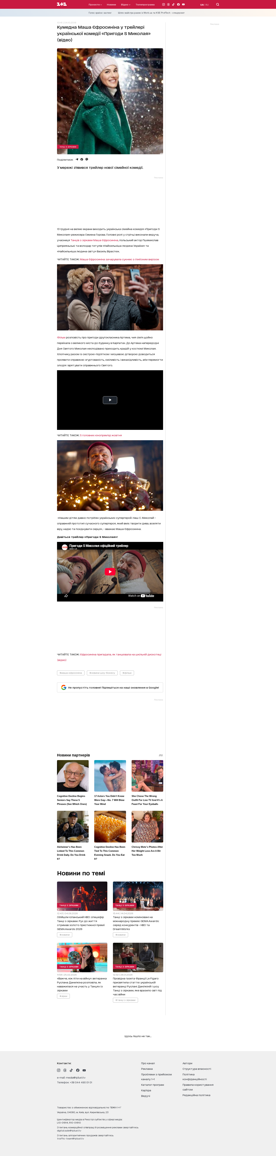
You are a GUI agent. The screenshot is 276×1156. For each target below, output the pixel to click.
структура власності (197, 1068)
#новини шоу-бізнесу (102, 672)
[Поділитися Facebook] (81, 159)
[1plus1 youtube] (84, 1070)
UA (202, 4)
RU (207, 4)
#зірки (63, 996)
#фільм (127, 672)
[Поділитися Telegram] (77, 159)
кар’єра (146, 1090)
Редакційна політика (196, 1094)
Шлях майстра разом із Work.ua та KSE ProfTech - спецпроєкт (151, 12)
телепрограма (145, 4)
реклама (147, 1068)
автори (187, 1063)
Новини (111, 4)
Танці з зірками (67, 147)
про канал (148, 1063)
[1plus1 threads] (65, 1070)
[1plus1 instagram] (58, 1070)
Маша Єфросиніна (105, 239)
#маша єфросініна (71, 672)
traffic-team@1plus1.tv (70, 1138)
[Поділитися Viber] (86, 159)
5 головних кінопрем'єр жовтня (101, 435)
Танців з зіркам (81, 239)
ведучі (145, 1095)
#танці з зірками (125, 1000)
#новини (65, 934)
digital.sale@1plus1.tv (69, 1130)
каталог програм (152, 1084)
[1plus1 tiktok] (71, 1070)
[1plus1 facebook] (77, 1070)
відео (125, 4)
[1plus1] (62, 4)
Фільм (61, 337)
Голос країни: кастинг (100, 12)
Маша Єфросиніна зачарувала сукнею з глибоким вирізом (119, 259)
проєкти (94, 4)
